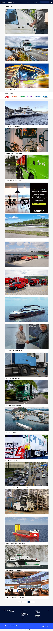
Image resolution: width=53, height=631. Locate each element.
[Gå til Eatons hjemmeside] (45, 97)
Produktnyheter (37, 611)
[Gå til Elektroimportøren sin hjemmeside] (15, 96)
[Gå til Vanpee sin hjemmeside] (38, 97)
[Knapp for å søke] (40, 2)
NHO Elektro (16, 625)
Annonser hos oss (37, 616)
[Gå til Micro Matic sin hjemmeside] (30, 96)
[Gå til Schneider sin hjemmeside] (23, 97)
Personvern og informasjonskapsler (26, 629)
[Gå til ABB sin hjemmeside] (8, 97)
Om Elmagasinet (37, 613)
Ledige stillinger (37, 612)
